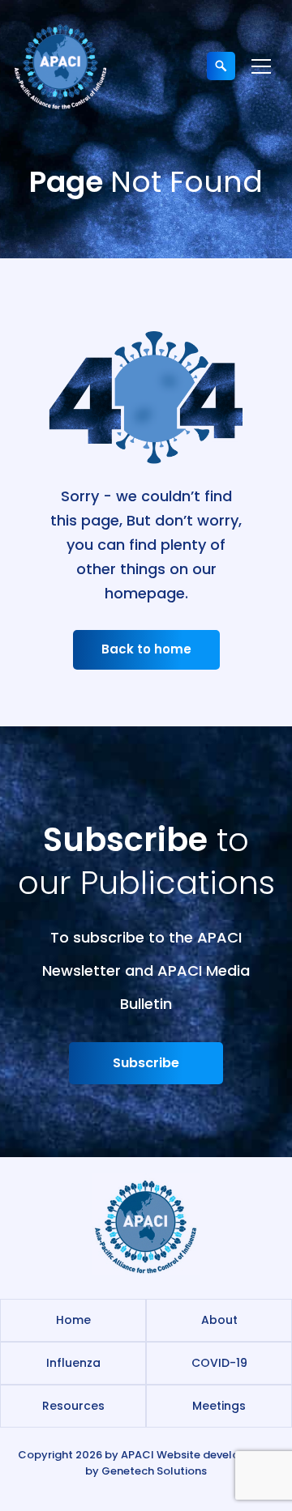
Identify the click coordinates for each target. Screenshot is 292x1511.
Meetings (219, 1406)
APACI (137, 1454)
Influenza (73, 1363)
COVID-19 (219, 1363)
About (219, 1320)
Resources (73, 1406)
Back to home (146, 649)
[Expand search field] (221, 66)
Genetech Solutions (154, 1471)
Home (73, 1320)
